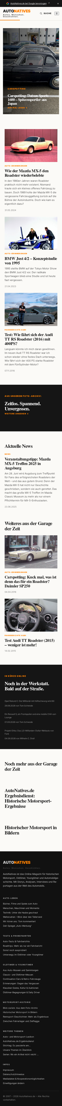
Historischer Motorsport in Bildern (20, 1012)
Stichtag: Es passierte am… (17, 1045)
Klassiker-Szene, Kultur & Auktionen (20, 988)
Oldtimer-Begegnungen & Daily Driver (21, 992)
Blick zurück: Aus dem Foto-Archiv (20, 1008)
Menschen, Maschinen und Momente (21, 908)
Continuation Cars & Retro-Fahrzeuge (22, 979)
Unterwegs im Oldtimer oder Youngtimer (23, 954)
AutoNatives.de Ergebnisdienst (18, 1041)
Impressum (8, 1070)
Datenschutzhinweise (13, 1074)
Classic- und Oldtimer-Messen (18, 974)
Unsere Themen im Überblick (17, 1050)
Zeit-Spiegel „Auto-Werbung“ (17, 926)
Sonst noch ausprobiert (15, 950)
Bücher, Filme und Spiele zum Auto (20, 903)
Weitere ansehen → (17, 414)
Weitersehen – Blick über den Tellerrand (22, 917)
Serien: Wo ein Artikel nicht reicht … (21, 1054)
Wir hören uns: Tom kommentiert (19, 921)
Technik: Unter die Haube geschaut (20, 912)
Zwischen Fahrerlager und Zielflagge (21, 1021)
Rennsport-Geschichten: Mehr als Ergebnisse (25, 1016)
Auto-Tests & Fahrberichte (16, 941)
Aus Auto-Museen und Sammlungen (20, 970)
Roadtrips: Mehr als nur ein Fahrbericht (22, 946)
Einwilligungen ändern (13, 1083)
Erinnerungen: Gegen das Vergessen (21, 983)
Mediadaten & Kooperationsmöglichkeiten (23, 1079)
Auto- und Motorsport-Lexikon (18, 1037)
